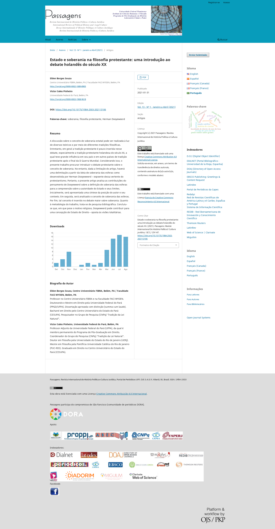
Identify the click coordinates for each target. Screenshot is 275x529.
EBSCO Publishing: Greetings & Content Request (203, 178)
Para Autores (193, 299)
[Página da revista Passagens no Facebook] (54, 494)
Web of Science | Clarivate (201, 232)
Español (194, 78)
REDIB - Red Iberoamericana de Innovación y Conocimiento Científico (204, 215)
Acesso (226, 2)
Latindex (191, 184)
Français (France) (199, 88)
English (194, 73)
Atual (48, 39)
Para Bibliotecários (195, 304)
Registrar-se (214, 2)
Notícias (72, 39)
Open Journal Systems (198, 317)
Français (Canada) (199, 83)
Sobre (85, 39)
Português (192, 275)
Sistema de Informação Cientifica (204, 207)
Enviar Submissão (198, 54)
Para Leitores (193, 294)
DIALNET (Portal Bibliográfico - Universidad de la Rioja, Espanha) (205, 162)
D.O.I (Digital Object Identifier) (203, 156)
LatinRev (191, 227)
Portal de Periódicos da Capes (203, 189)
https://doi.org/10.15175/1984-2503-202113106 (81, 109)
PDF (144, 77)
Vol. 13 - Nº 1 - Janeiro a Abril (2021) (86, 50)
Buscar (224, 39)
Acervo (59, 39)
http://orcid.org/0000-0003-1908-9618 (68, 99)
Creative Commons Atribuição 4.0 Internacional (121, 393)
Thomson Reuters (196, 223)
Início (52, 50)
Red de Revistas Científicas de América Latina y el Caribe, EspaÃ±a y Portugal (206, 200)
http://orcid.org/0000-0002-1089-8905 (68, 86)
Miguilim (191, 237)
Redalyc (191, 194)
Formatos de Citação (149, 245)
